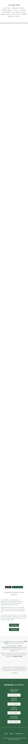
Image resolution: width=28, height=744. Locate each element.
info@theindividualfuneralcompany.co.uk (11, 646)
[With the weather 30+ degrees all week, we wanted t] (23, 393)
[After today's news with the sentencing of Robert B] (5, 223)
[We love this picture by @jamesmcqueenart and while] (14, 248)
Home (6, 733)
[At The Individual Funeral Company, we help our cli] (5, 453)
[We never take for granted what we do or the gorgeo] (14, 32)
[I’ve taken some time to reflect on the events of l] (23, 87)
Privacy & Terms (19, 733)
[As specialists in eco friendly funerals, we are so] (14, 357)
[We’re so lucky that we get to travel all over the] (23, 228)
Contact (11, 733)
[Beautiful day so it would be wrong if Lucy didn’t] (5, 99)
